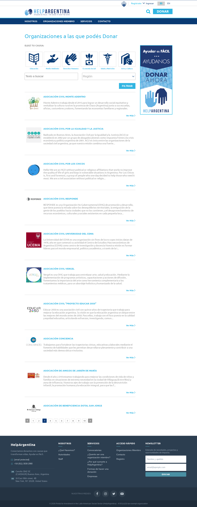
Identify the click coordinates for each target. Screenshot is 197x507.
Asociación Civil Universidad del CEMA (68, 233)
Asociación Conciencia (58, 338)
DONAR (163, 11)
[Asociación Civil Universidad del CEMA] (33, 240)
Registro (120, 459)
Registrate (136, 3)
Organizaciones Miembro (59, 21)
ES (161, 3)
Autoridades (64, 454)
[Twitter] (113, 493)
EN (168, 3)
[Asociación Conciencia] (33, 341)
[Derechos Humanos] (70, 59)
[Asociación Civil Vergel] (33, 275)
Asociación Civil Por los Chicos (64, 163)
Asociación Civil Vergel (58, 268)
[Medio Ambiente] (52, 59)
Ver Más (130, 115)
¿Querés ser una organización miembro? (98, 456)
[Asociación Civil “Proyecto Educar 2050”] (33, 309)
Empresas (92, 476)
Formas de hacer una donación (98, 470)
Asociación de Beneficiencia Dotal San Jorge (72, 405)
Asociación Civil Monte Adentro (64, 96)
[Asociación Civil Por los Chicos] (33, 170)
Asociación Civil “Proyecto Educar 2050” (69, 303)
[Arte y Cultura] (127, 59)
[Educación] (34, 59)
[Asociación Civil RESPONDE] (33, 199)
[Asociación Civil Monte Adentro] (33, 103)
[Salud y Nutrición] (107, 59)
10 (84, 421)
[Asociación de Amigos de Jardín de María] (33, 375)
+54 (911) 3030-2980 (23, 463)
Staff (60, 459)
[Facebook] (97, 493)
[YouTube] (122, 493)
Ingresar (149, 3)
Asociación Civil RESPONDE (60, 198)
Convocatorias (94, 450)
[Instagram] (105, 493)
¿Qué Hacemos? (66, 450)
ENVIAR (166, 474)
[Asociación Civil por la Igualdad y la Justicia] (33, 135)
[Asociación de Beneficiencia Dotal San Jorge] (33, 408)
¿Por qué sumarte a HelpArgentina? (97, 463)
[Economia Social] (89, 59)
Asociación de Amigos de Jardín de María (70, 370)
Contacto (104, 21)
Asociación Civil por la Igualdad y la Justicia (73, 128)
